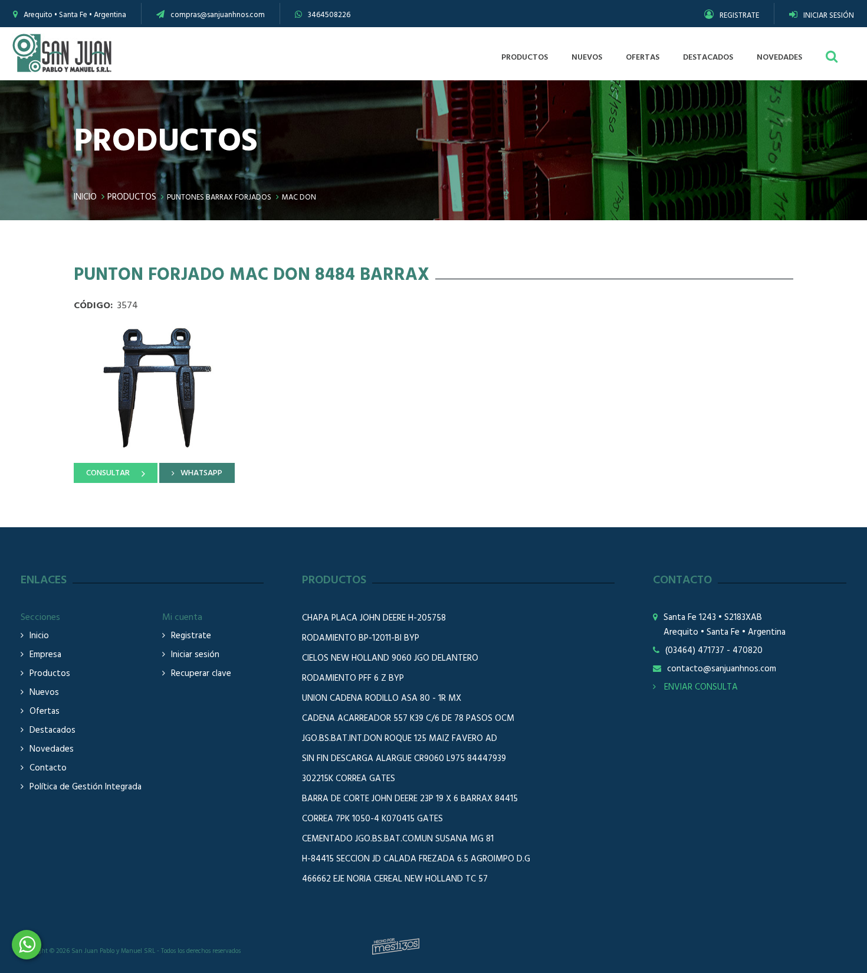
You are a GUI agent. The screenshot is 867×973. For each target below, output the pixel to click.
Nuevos (44, 692)
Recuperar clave (201, 674)
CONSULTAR (108, 473)
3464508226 (329, 15)
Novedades (51, 749)
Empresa (45, 655)
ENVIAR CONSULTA (700, 687)
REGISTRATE (739, 15)
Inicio (85, 197)
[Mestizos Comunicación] (395, 946)
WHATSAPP (201, 473)
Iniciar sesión (195, 655)
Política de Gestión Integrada (85, 787)
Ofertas (44, 711)
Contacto (48, 768)
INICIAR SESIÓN (828, 15)
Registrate (191, 636)
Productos (131, 197)
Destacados (52, 730)
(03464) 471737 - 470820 (714, 651)
